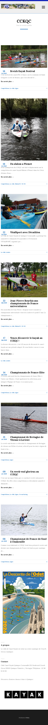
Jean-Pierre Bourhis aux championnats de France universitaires (24, 303)
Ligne (16, 88)
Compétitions (5, 88)
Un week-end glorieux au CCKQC (24, 473)
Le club (12, 88)
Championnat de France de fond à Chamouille (28, 540)
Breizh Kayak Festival (22, 71)
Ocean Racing (23, 494)
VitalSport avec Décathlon (25, 232)
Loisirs (8, 252)
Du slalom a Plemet (21, 163)
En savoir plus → (7, 81)
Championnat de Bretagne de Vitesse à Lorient (26, 438)
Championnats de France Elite (27, 372)
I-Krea (27, 717)
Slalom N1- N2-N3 (20, 184)
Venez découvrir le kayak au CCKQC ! (26, 339)
